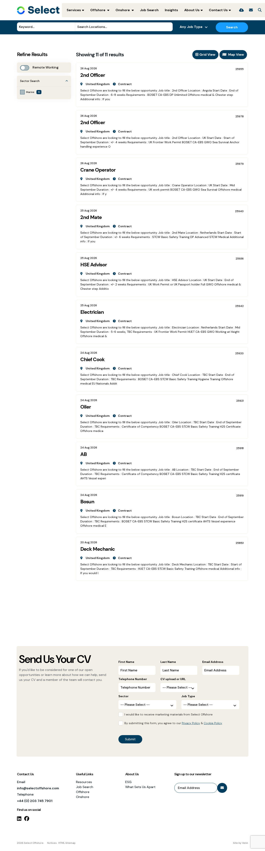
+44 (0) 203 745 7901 (34, 801)
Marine (33, 92)
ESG (128, 782)
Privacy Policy (191, 723)
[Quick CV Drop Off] (241, 10)
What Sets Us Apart (140, 787)
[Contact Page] (251, 10)
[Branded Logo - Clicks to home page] (38, 10)
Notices (52, 843)
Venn (245, 843)
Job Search (149, 10)
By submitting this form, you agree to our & (173, 723)
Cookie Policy (213, 723)
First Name (126, 662)
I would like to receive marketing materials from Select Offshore (168, 714)
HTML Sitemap (67, 843)
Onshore (123, 10)
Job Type (188, 696)
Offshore (98, 10)
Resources (84, 782)
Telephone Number (132, 679)
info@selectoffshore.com (38, 788)
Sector (123, 696)
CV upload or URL (173, 679)
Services (74, 10)
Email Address (212, 662)
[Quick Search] (260, 10)
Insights (171, 10)
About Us (192, 10)
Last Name (168, 662)
